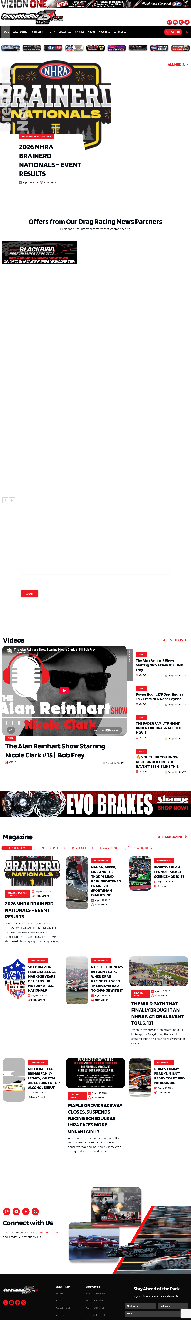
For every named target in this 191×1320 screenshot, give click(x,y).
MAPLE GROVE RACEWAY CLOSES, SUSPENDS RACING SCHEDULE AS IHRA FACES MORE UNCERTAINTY (95, 1118)
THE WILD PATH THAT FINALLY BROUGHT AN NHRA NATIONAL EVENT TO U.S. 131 (157, 1013)
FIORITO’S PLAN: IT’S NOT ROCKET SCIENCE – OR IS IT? (169, 872)
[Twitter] (187, 22)
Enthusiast (38, 31)
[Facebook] (181, 22)
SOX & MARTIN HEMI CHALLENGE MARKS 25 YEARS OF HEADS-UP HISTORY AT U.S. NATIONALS (42, 978)
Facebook (55, 1232)
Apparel (79, 31)
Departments (20, 31)
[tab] (16, 848)
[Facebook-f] (26, 1211)
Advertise (104, 31)
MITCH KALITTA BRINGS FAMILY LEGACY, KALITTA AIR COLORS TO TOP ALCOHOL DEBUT (44, 1078)
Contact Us (120, 31)
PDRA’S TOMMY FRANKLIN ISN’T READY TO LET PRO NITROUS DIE (169, 1075)
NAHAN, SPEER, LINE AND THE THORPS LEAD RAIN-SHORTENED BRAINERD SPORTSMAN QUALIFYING (106, 881)
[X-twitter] (35, 1211)
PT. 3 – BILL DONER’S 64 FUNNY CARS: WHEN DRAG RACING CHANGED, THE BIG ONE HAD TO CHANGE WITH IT (107, 978)
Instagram (29, 1232)
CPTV (52, 31)
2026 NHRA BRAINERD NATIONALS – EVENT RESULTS (50, 160)
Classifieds (65, 31)
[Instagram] (169, 22)
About (91, 31)
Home (6, 31)
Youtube (42, 1232)
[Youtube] (175, 22)
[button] (5, 500)
